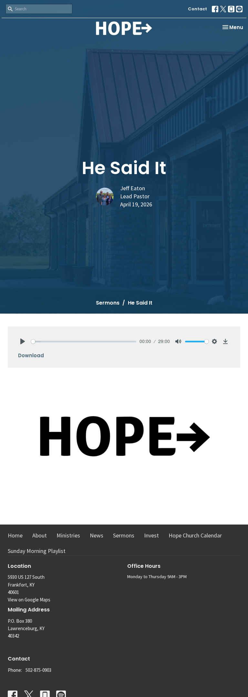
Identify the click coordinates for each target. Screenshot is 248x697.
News (96, 535)
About (39, 535)
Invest (151, 535)
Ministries (68, 535)
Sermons (107, 303)
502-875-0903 (38, 670)
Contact (197, 9)
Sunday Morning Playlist (37, 551)
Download (31, 355)
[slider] (83, 341)
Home (15, 535)
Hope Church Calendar (195, 535)
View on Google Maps (29, 600)
